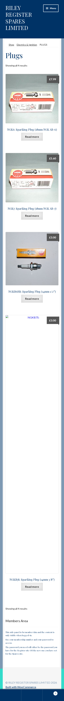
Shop (11, 44)
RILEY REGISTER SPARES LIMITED (18, 18)
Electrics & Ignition (27, 44)
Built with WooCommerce (20, 687)
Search (32, 695)
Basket (49, 692)
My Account (10, 695)
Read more (32, 136)
